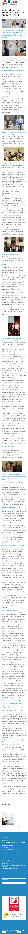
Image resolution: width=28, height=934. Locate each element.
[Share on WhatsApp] (14, 808)
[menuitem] (21, 2)
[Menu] (24, 2)
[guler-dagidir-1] (14, 23)
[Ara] (21, 2)
